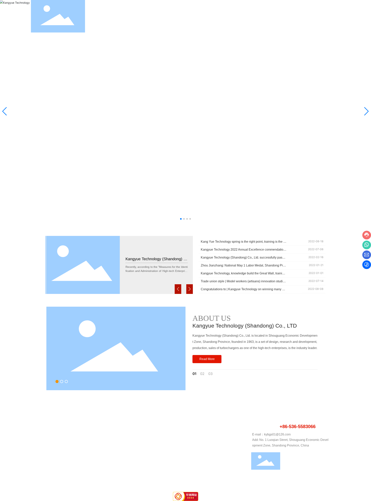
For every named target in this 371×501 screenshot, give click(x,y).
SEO (322, 485)
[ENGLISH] (337, 16)
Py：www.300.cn (305, 485)
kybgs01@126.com (277, 434)
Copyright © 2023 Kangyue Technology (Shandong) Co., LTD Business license (94, 485)
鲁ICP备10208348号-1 (274, 485)
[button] (181, 219)
